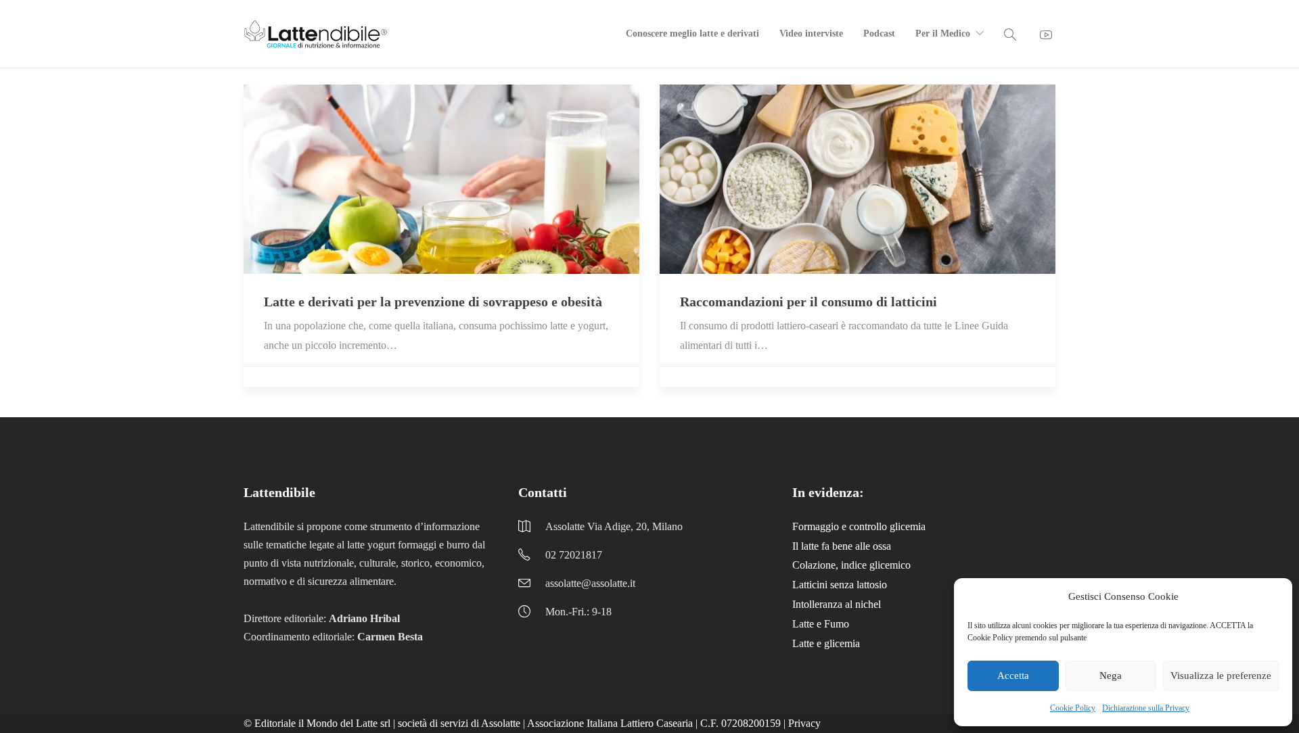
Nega (1110, 675)
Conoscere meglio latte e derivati (692, 33)
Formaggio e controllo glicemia (859, 526)
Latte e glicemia (826, 643)
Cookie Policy (1072, 708)
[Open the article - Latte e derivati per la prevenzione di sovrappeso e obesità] (441, 179)
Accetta (1013, 675)
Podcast (879, 33)
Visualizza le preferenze (1220, 675)
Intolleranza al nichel (836, 604)
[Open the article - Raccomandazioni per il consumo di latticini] (857, 179)
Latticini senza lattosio (839, 584)
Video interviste (811, 33)
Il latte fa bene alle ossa (841, 546)
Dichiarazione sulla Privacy (1145, 708)
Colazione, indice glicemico (851, 565)
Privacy (804, 723)
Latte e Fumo (820, 624)
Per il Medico (942, 33)
